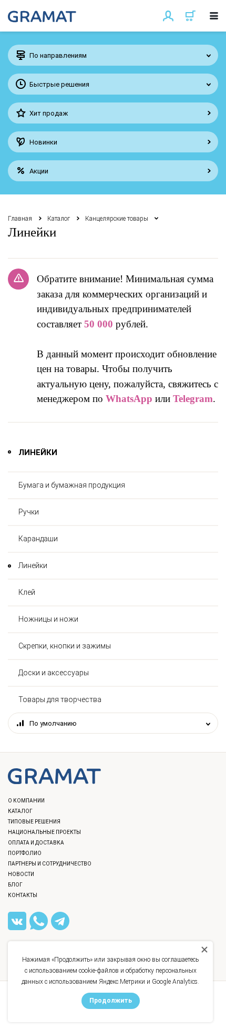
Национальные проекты (44, 832)
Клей (26, 592)
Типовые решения (34, 822)
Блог (15, 885)
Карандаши (38, 538)
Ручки (28, 512)
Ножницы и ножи (48, 619)
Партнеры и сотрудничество (49, 864)
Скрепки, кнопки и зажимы (64, 646)
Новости (21, 874)
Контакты (22, 895)
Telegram (193, 398)
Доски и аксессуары (53, 672)
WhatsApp (129, 398)
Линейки (32, 565)
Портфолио (25, 853)
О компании (26, 801)
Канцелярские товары (116, 218)
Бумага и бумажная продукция (71, 485)
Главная (20, 218)
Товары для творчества (59, 699)
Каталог (58, 218)
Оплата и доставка (36, 843)
